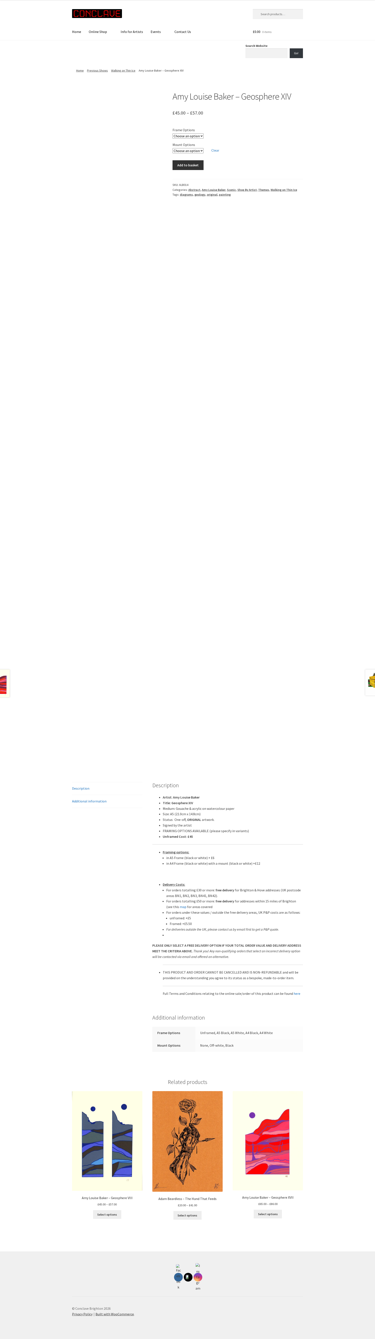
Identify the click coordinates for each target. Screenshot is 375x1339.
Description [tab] (80, 788)
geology (199, 194)
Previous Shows (97, 70)
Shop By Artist (247, 190)
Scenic (231, 190)
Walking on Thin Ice (123, 70)
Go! (296, 53)
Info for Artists (132, 31)
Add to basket (188, 165)
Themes (263, 190)
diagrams (186, 194)
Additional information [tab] (89, 801)
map (183, 907)
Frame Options (184, 130)
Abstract (194, 190)
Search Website (256, 46)
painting (225, 194)
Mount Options (184, 144)
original (212, 194)
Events (156, 31)
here (297, 993)
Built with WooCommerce (114, 1314)
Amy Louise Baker (213, 190)
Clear (215, 150)
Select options (107, 1214)
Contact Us (182, 31)
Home (76, 31)
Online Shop (98, 31)
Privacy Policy (82, 1314)
